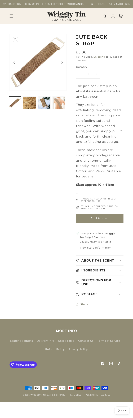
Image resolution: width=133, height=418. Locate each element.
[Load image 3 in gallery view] (44, 102)
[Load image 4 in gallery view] (58, 102)
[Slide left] (14, 62)
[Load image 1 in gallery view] (15, 102)
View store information (96, 247)
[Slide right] (62, 62)
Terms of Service (108, 340)
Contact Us (86, 340)
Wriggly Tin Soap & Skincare (47, 395)
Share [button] (84, 304)
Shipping (99, 56)
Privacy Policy (78, 349)
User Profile (66, 340)
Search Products (21, 340)
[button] (11, 16)
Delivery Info (45, 340)
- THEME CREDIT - (76, 395)
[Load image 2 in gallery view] (29, 102)
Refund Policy (55, 349)
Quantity (81, 67)
